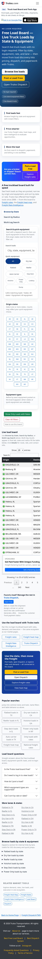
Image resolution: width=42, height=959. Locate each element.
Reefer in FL (7, 811)
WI (32, 379)
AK (17, 319)
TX (25, 374)
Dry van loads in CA (31, 714)
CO (32, 324)
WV (17, 384)
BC (17, 324)
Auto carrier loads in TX (11, 738)
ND (17, 354)
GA (32, 329)
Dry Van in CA (27, 807)
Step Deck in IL (8, 815)
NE (25, 354)
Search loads (11, 245)
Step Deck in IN (8, 829)
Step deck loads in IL (11, 730)
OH (10, 364)
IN (32, 334)
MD (17, 344)
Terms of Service (25, 953)
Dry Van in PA (8, 818)
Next (27, 587)
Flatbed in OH (27, 818)
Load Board (31, 899)
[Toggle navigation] (37, 3)
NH (32, 354)
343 (19, 587)
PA (10, 369)
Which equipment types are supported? (16, 788)
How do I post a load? (13, 781)
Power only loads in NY (30, 730)
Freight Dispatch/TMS (31, 915)
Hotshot (10, 281)
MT (32, 349)
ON (25, 364)
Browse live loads (15, 71)
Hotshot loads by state (14, 863)
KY (17, 339)
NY (32, 359)
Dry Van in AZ (27, 833)
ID (17, 334)
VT (17, 379)
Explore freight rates (30, 175)
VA (10, 379)
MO (17, 349)
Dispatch (7, 904)
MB (10, 344)
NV (25, 359)
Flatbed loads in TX (11, 714)
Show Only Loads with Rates (17, 414)
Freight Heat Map (11, 895)
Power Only (21, 281)
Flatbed (13, 268)
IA (9, 334)
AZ (10, 324)
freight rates (7, 202)
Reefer (29, 268)
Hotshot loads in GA (31, 722)
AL (25, 319)
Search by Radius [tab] (12, 217)
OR (32, 364)
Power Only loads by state (15, 872)
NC (10, 354)
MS (25, 349)
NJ (9, 359)
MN (9, 349)
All (13, 261)
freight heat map (24, 202)
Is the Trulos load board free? (17, 769)
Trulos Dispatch (11, 597)
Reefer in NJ (26, 826)
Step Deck (30, 274)
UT (32, 374)
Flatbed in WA (8, 833)
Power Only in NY (29, 815)
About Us (16, 931)
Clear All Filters (11, 419)
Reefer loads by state (13, 859)
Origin (6, 460)
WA (25, 379)
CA (25, 324)
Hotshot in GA (27, 811)
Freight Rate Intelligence (12, 205)
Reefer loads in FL (11, 720)
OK (17, 364)
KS (10, 339)
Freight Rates (26, 895)
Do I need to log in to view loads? (18, 775)
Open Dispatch (21, 677)
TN (17, 374)
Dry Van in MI (27, 822)
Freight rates (11, 637)
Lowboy (31, 281)
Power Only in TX (28, 829)
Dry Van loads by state (14, 855)
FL (25, 329)
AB (10, 319)
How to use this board (13, 424)
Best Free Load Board (13, 938)
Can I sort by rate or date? (15, 795)
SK (10, 374)
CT (10, 329)
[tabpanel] (21, 326)
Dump (21, 287)
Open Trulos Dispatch (15, 84)
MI (32, 344)
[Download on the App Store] (30, 19)
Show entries (21, 450)
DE (17, 329)
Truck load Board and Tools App (22, 9)
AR (32, 319)
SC (25, 369)
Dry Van (29, 261)
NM (17, 359)
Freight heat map (31, 637)
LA (25, 339)
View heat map (21, 688)
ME (25, 344)
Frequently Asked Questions (16, 950)
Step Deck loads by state (14, 868)
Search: (6, 455)
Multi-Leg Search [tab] (11, 222)
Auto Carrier (14, 274)
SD (32, 369)
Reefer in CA (7, 822)
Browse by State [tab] (11, 211)
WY (25, 384)
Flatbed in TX (7, 807)
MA (32, 339)
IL (24, 334)
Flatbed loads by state (13, 851)
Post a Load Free (13, 78)
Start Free (8, 602)
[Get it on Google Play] (11, 19)
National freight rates (31, 746)
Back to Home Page (10, 915)
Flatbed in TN (7, 826)
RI (17, 369)
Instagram (26, 945)
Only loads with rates (31, 738)
